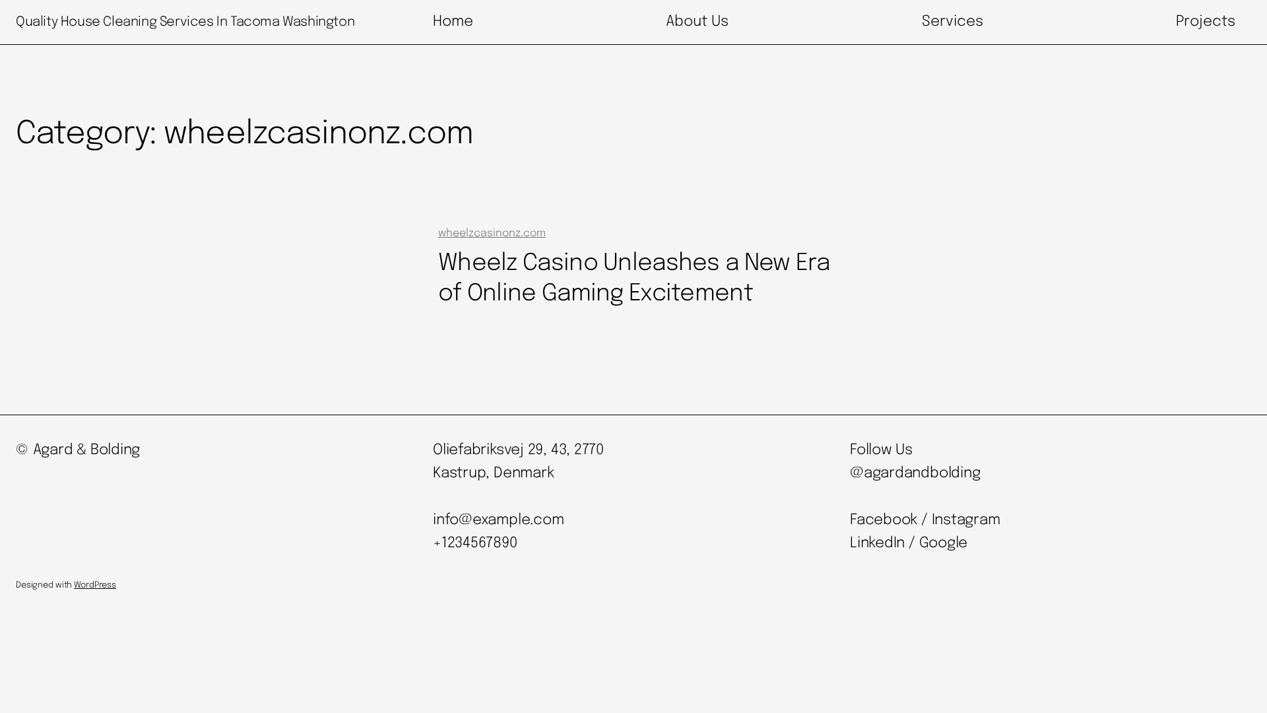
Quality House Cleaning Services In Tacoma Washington (185, 22)
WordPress (95, 585)
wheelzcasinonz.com (492, 233)
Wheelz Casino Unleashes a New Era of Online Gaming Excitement (634, 279)
